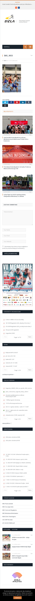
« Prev (5, 337)
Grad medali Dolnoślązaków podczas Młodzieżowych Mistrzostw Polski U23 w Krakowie (18, 4)
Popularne (6, 529)
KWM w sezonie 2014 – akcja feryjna (20, 538)
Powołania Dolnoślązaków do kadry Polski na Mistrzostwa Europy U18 (17, 167)
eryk (5, 60)
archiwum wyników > (8, 374)
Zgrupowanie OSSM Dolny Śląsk (21, 547)
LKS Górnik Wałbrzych (8, 523)
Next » (30, 337)
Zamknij (17, 597)
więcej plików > (6, 423)
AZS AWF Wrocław (7, 520)
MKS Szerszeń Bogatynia (9, 510)
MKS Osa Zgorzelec (7, 507)
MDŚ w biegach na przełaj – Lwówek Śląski (20, 557)
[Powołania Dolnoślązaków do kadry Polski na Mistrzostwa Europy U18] (17, 155)
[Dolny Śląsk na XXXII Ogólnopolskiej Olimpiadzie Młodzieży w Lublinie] (17, 183)
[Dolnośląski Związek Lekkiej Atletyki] (17, 19)
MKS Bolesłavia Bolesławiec (10, 513)
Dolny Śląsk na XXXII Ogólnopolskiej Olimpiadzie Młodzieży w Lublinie (14, 195)
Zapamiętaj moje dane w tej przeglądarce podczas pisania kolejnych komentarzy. (15, 247)
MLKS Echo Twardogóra (9, 516)
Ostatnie (14, 529)
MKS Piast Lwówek (7, 503)
